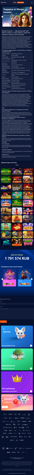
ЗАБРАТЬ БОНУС (8, 24)
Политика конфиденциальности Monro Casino (17, 457)
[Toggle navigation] (31, 2)
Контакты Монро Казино (17, 458)
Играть (17, 165)
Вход (15, 2)
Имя (1, 301)
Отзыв (1, 306)
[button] (2, 279)
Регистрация (20, 2)
